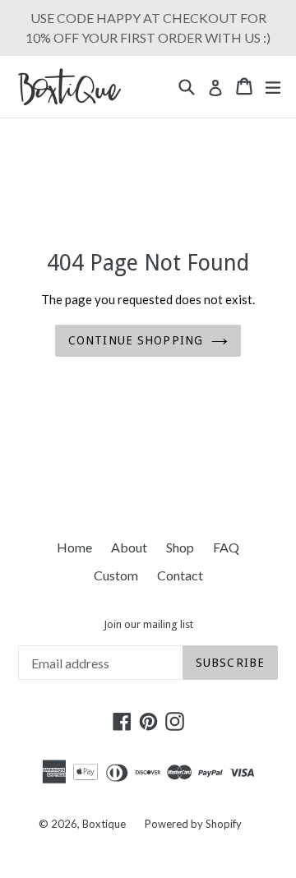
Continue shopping (135, 340)
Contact (180, 575)
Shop (180, 547)
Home (74, 547)
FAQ (226, 547)
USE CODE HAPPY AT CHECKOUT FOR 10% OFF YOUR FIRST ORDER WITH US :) (148, 27)
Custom (116, 575)
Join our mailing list (148, 624)
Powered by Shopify (193, 823)
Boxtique (104, 823)
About (129, 547)
